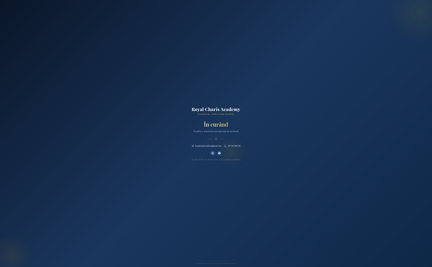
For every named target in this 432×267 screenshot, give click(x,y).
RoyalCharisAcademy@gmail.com (208, 146)
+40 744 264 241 (233, 146)
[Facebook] (219, 153)
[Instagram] (212, 153)
